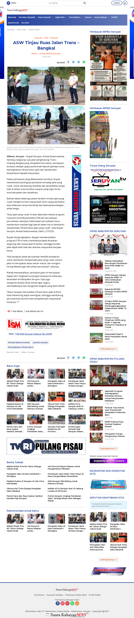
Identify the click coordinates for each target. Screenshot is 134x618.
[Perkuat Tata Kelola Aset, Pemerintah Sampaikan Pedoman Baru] (96, 411)
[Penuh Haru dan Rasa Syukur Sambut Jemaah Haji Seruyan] (15, 419)
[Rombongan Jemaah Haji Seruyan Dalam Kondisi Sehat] (77, 419)
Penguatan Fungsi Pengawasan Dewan (115, 435)
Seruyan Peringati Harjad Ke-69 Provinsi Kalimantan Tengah (56, 429)
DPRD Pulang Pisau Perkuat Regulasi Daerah (114, 424)
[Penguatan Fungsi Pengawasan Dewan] (96, 438)
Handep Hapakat (27, 17)
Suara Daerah (44, 17)
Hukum (88, 17)
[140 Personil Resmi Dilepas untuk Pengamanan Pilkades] (36, 374)
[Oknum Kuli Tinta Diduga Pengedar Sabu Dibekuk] (56, 397)
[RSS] (77, 603)
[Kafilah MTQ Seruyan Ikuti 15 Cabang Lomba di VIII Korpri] (77, 397)
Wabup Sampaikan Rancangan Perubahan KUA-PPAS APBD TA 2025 (116, 264)
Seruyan (57, 53)
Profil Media (94, 595)
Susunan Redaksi (55, 595)
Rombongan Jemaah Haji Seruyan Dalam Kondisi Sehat (75, 429)
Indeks (117, 3)
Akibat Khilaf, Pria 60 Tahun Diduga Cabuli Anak (15, 383)
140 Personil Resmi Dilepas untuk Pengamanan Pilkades (34, 383)
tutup (47, 613)
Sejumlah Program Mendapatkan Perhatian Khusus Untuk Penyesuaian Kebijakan (114, 396)
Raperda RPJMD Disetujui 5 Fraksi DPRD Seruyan (116, 291)
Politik (114, 17)
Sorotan (25, 23)
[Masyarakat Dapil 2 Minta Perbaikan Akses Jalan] (96, 338)
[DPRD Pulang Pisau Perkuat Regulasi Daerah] (96, 426)
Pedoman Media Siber (76, 595)
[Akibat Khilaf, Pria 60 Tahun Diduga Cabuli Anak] (15, 374)
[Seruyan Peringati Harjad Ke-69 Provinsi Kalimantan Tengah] (56, 419)
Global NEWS (45, 53)
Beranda (12, 17)
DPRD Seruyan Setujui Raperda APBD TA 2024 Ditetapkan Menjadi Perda (115, 278)
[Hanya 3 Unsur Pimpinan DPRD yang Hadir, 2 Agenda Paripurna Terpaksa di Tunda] (96, 322)
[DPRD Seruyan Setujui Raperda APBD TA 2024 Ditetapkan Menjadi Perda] (96, 279)
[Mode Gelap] (125, 3)
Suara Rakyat (100, 17)
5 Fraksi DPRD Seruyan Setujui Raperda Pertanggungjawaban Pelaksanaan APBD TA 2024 (116, 306)
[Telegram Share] (79, 62)
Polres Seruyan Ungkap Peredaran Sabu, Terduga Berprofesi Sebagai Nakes (35, 429)
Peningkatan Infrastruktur (20, 347)
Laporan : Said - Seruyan (46, 38)
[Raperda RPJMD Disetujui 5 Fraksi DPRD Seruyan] (96, 293)
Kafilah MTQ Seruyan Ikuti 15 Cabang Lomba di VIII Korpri (77, 406)
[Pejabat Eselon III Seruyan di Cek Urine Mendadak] (15, 397)
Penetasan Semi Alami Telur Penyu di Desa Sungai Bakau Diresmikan (77, 383)
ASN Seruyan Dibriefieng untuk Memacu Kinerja (35, 406)
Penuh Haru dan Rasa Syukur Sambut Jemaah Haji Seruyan (14, 429)
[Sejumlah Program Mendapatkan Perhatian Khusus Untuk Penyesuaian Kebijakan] (96, 395)
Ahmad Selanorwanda (19, 342)
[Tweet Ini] (73, 62)
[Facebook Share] (68, 62)
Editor (35, 53)
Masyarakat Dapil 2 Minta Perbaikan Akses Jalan (116, 336)
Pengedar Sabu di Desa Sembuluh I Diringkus (56, 383)
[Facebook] (58, 603)
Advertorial (13, 23)
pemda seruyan (40, 342)
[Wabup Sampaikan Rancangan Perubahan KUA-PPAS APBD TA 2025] (96, 265)
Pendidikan (74, 17)
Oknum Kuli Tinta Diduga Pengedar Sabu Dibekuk (56, 406)
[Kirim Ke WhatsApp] (84, 62)
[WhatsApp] (72, 603)
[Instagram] (62, 603)
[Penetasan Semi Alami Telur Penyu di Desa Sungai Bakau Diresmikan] (77, 374)
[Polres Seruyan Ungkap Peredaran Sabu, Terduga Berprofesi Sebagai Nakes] (36, 419)
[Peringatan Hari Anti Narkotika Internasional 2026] (98, 537)
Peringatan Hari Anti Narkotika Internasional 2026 (97, 547)
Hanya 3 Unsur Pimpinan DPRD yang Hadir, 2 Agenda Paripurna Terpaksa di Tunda (115, 323)
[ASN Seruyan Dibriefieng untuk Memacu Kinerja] (36, 397)
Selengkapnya (107, 349)
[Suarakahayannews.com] (18, 10)
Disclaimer (39, 595)
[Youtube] (67, 603)
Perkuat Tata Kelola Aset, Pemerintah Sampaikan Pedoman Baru (115, 411)
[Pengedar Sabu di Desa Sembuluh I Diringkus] (56, 374)
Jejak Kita (60, 17)
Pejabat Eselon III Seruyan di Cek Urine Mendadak (15, 406)
